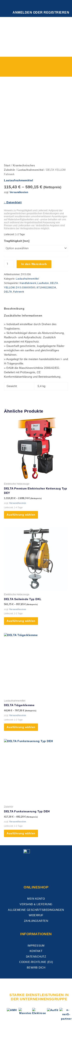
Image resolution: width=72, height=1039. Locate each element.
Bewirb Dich (36, 967)
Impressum (36, 945)
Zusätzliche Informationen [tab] (23, 315)
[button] (9, 66)
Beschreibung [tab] (14, 308)
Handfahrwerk (28, 283)
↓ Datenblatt (13, 202)
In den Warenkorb (34, 264)
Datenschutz (36, 956)
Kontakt (36, 951)
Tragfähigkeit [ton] (16, 240)
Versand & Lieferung (36, 904)
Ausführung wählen (21, 514)
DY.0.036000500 (25, 287)
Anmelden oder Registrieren (41, 12)
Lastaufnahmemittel (31, 170)
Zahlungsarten (36, 920)
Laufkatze (43, 283)
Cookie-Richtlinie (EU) (36, 962)
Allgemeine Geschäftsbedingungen (36, 909)
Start (7, 165)
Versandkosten (19, 192)
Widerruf (36, 915)
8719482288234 (46, 287)
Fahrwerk (18, 291)
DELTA (8, 291)
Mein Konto (36, 898)
